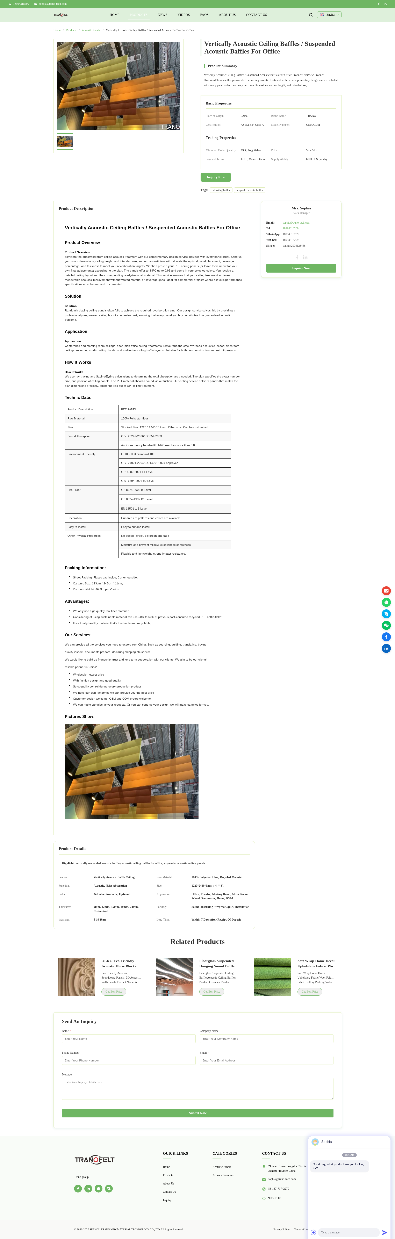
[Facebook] (378, 4)
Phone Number (70, 1052)
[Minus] (384, 1141)
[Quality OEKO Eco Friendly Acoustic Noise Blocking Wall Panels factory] (76, 977)
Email (204, 1052)
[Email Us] (386, 590)
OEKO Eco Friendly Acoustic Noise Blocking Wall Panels (120, 966)
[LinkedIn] (385, 4)
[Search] (311, 15)
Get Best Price (114, 991)
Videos (184, 14)
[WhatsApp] (386, 602)
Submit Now (198, 1113)
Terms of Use (301, 1229)
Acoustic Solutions (223, 1175)
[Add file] (313, 1232)
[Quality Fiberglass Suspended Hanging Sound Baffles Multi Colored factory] (174, 977)
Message (68, 1074)
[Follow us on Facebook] (386, 636)
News (162, 14)
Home (115, 14)
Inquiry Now (216, 177)
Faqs (204, 14)
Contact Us (256, 14)
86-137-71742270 (278, 1188)
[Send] (384, 1232)
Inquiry (167, 1200)
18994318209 (291, 228)
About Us (227, 14)
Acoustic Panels (91, 30)
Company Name (209, 1030)
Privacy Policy (281, 1229)
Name (66, 1030)
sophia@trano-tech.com (53, 3)
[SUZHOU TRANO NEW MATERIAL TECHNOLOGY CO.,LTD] (61, 14)
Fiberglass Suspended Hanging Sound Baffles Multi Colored (217, 966)
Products (139, 14)
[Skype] (386, 613)
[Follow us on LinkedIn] (386, 648)
